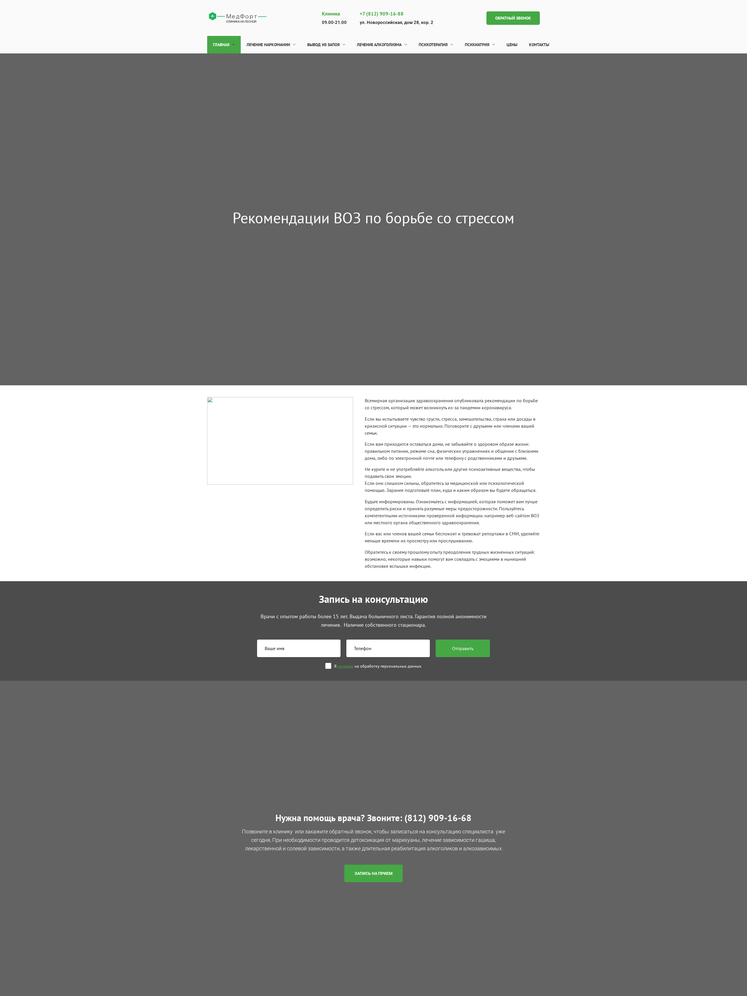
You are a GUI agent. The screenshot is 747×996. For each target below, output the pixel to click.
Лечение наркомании (268, 44)
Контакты (539, 44)
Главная (221, 44)
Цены (512, 44)
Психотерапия (433, 44)
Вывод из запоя (323, 44)
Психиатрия (477, 44)
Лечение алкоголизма (379, 44)
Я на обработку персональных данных (377, 666)
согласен (345, 666)
